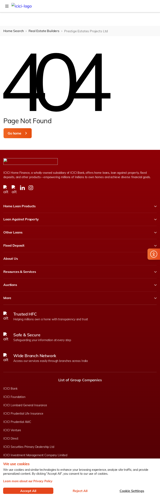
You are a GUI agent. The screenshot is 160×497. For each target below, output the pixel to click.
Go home (14, 133)
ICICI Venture (12, 430)
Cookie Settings (132, 491)
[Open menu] (6, 6)
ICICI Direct (10, 438)
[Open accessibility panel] (154, 254)
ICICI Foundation (14, 397)
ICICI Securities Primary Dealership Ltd (28, 447)
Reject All (80, 491)
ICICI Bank (10, 388)
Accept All (28, 491)
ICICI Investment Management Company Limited (35, 455)
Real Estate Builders (44, 31)
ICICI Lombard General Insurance (25, 405)
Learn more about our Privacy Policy (27, 481)
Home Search (13, 31)
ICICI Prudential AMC (17, 422)
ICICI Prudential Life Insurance (23, 413)
